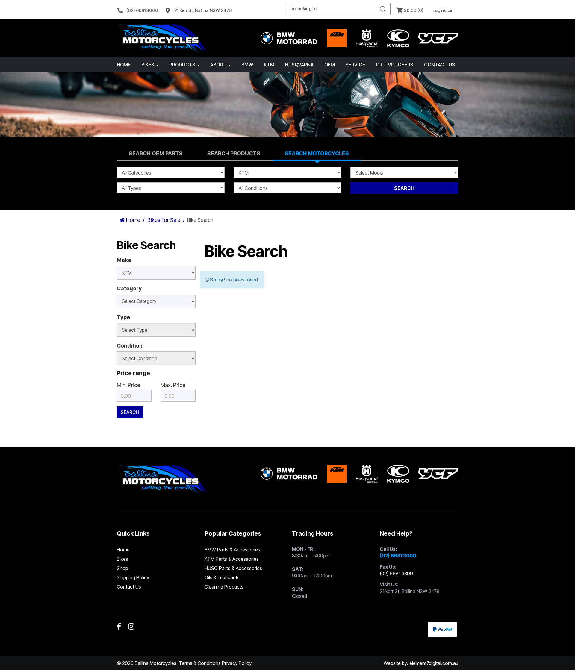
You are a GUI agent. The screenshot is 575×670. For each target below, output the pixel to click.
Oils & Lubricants (222, 577)
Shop (122, 568)
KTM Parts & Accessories (232, 559)
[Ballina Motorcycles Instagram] (131, 626)
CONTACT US (439, 65)
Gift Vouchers (394, 65)
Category (129, 288)
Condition (130, 345)
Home (124, 65)
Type (123, 317)
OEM (329, 65)
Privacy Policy (237, 663)
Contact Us (129, 587)
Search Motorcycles (317, 153)
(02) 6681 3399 (396, 574)
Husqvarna (299, 65)
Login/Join (443, 10)
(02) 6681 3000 (142, 10)
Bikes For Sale (163, 220)
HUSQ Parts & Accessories (233, 568)
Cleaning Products (224, 587)
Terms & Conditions (200, 663)
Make (124, 260)
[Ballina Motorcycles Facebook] (119, 626)
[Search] (382, 9)
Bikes (148, 65)
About (219, 65)
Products (182, 65)
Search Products (233, 153)
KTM (269, 65)
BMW (247, 65)
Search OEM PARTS (156, 153)
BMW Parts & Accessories (232, 550)
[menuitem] (140, 10)
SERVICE (355, 65)
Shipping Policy (133, 577)
